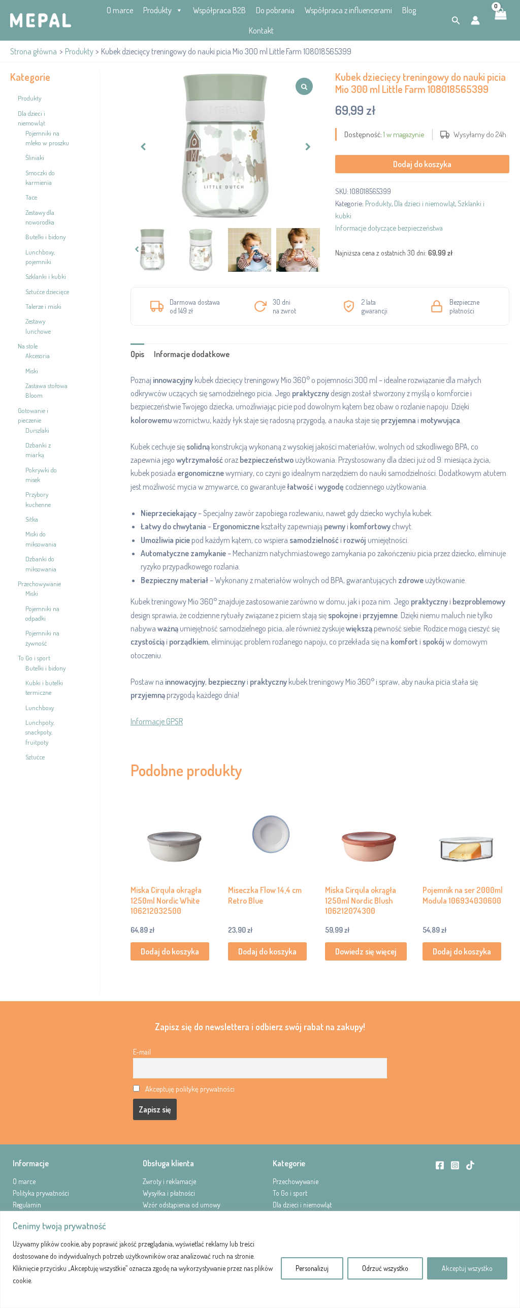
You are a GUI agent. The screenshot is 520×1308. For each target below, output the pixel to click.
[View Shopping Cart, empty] (500, 20)
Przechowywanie (295, 1181)
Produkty (157, 10)
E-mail (142, 1051)
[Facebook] (439, 1165)
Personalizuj (312, 1268)
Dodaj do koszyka (422, 164)
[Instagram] (455, 1165)
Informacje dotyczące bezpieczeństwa (389, 227)
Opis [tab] (137, 354)
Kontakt (261, 30)
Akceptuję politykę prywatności (190, 1088)
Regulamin (27, 1204)
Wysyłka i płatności (169, 1193)
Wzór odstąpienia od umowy (181, 1204)
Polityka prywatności (41, 1193)
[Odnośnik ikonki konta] (475, 20)
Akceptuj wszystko (467, 1268)
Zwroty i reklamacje (169, 1181)
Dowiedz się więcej (366, 951)
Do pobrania (275, 10)
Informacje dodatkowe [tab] (192, 354)
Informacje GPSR (157, 721)
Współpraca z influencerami (348, 10)
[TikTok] (470, 1165)
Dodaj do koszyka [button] (170, 951)
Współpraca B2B (219, 10)
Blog (409, 10)
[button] (456, 20)
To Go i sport (290, 1193)
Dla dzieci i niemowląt (424, 203)
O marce (120, 10)
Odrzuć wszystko (385, 1268)
